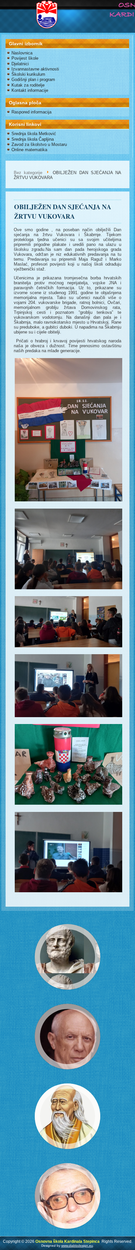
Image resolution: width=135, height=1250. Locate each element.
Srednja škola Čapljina (32, 139)
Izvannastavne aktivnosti (35, 69)
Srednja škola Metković (33, 133)
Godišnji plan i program (33, 79)
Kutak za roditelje (28, 85)
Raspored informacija (31, 112)
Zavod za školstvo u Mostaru (39, 144)
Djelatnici (20, 63)
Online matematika (29, 149)
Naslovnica (21, 52)
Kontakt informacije (29, 90)
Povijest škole (24, 58)
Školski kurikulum (28, 74)
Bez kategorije (28, 172)
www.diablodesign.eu (77, 1245)
